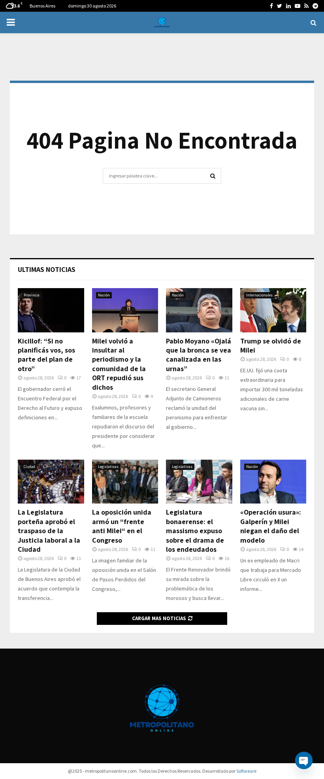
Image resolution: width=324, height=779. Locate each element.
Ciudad (29, 466)
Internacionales (259, 295)
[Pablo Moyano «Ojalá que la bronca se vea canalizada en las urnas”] (199, 310)
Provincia (32, 295)
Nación (104, 295)
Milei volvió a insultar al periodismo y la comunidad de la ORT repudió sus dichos (119, 364)
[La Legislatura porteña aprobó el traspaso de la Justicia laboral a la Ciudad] (51, 482)
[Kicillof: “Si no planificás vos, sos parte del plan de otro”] (51, 310)
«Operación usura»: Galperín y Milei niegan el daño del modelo (270, 525)
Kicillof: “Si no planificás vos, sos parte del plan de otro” (46, 354)
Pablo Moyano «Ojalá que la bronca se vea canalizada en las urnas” (198, 354)
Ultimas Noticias (46, 269)
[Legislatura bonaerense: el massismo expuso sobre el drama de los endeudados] (199, 482)
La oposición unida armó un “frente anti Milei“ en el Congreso (121, 525)
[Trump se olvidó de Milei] (273, 310)
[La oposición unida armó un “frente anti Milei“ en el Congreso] (125, 482)
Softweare (246, 771)
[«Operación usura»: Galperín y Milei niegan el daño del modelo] (273, 482)
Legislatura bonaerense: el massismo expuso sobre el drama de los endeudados (195, 530)
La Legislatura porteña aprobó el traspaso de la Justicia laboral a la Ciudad (49, 530)
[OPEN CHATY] (304, 760)
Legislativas (108, 466)
